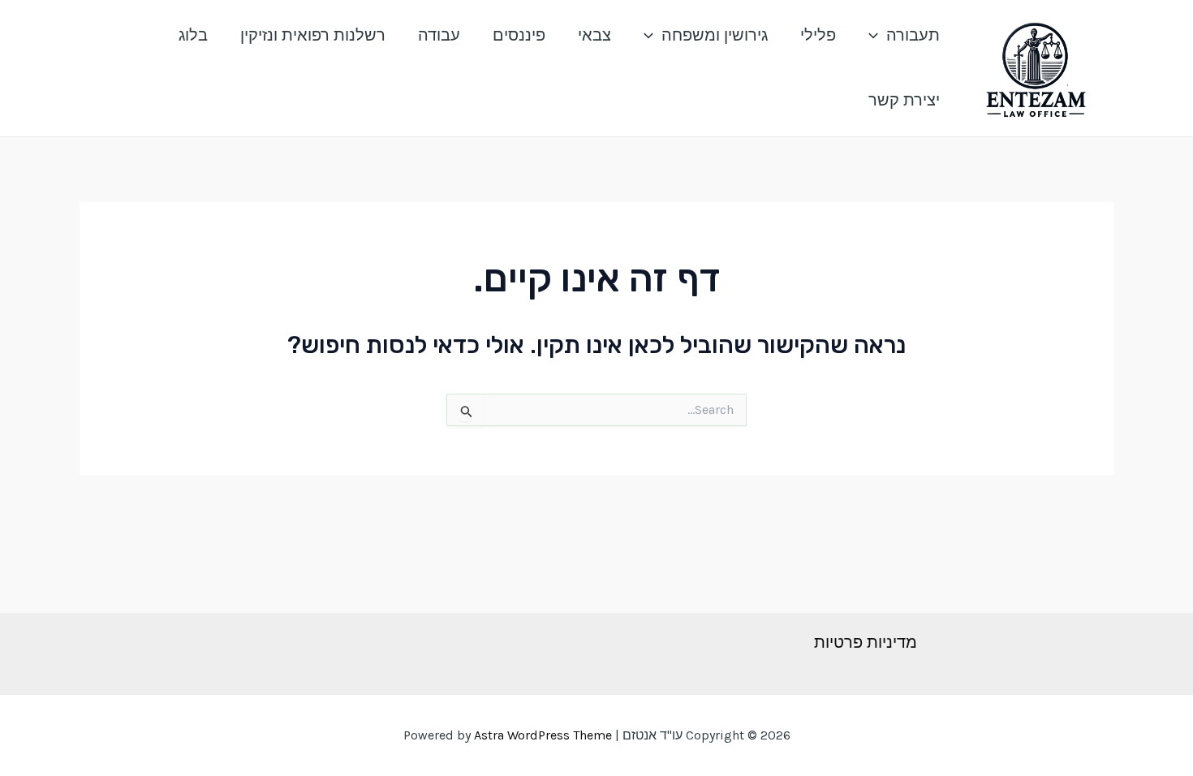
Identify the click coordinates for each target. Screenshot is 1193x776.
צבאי (594, 35)
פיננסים (519, 35)
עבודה (439, 35)
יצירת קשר (904, 100)
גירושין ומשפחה (714, 35)
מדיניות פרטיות (865, 642)
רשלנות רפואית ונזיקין (312, 35)
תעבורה (913, 35)
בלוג (193, 35)
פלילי (818, 35)
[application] (877, 35)
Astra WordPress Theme (543, 735)
